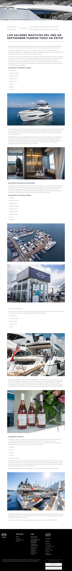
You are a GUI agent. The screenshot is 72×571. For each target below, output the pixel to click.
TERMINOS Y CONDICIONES (34, 545)
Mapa (17, 536)
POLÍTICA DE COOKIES (34, 548)
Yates (10, 3)
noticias (47, 541)
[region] (36, 564)
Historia (47, 551)
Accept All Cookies (53, 568)
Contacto (42, 1)
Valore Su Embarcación (48, 554)
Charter (47, 540)
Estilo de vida (48, 550)
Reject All (53, 564)
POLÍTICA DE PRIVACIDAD (34, 537)
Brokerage (48, 538)
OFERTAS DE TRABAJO (34, 550)
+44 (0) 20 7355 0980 (52, 1)
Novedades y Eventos (12, 28)
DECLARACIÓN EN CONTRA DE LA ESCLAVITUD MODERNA (35, 541)
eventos (47, 543)
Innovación (48, 545)
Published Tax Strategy (34, 553)
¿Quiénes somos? (49, 546)
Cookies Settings (53, 560)
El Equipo (47, 548)
